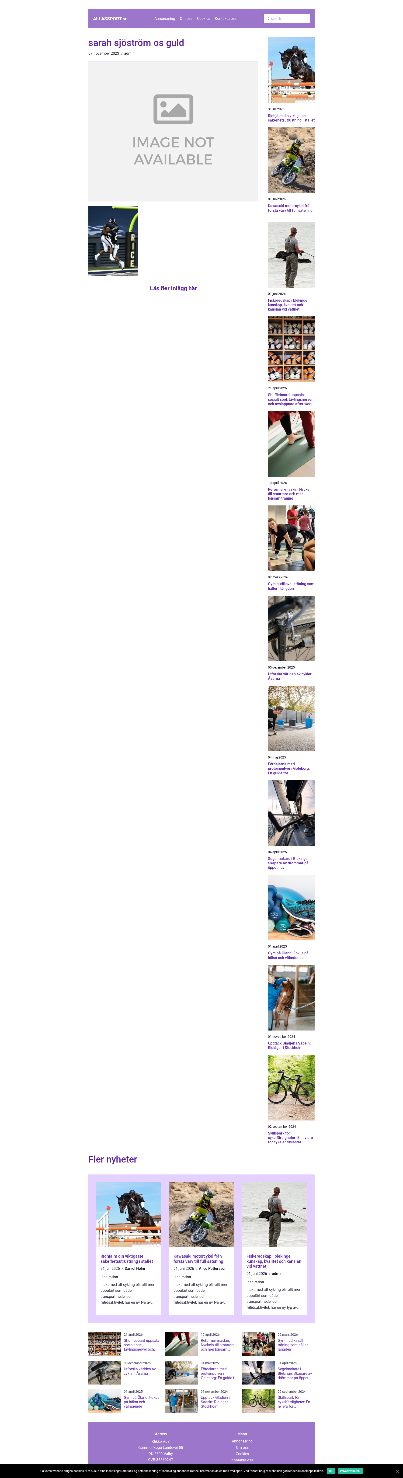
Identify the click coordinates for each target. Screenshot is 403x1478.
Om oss (186, 18)
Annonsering (164, 18)
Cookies (203, 18)
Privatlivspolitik (350, 1471)
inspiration (109, 1277)
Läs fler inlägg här (173, 288)
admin (129, 53)
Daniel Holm (135, 1268)
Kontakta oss (225, 18)
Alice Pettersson (212, 1268)
